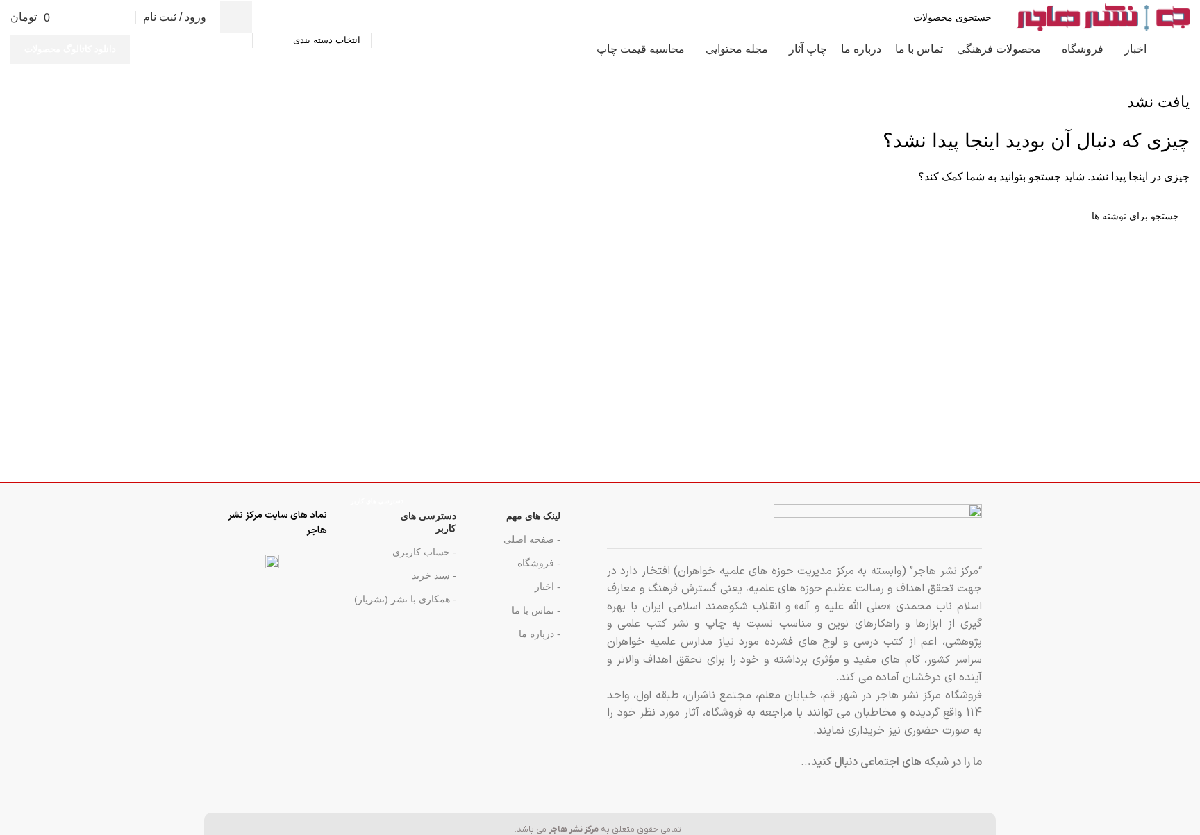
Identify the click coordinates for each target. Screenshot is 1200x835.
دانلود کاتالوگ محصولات (70, 49)
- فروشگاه (538, 562)
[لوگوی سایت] (1103, 16)
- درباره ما (539, 633)
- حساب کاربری (424, 551)
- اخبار (547, 586)
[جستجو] (236, 17)
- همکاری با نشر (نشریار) (405, 599)
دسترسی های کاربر (404, 519)
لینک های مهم (533, 515)
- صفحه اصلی (531, 539)
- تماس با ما (536, 610)
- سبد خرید (434, 575)
